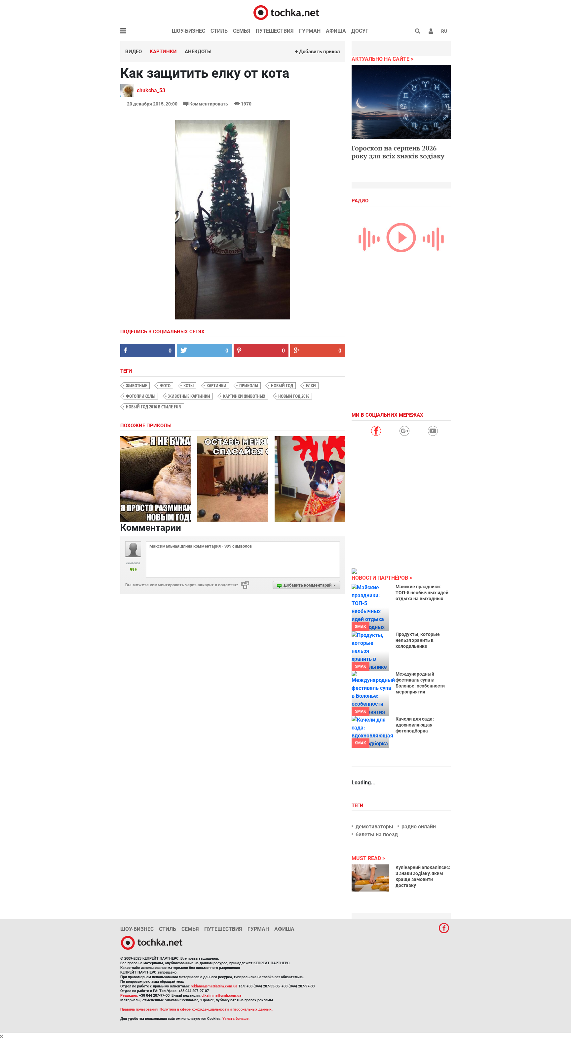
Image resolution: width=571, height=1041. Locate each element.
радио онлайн (418, 826)
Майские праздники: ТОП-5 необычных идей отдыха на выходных (422, 592)
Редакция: (129, 995)
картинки (216, 385)
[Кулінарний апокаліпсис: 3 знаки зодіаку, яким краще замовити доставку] (370, 878)
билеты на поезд (377, 834)
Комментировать (208, 103)
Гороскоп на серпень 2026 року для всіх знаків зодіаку (398, 152)
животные (136, 385)
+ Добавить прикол (317, 52)
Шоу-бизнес (188, 31)
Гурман (310, 31)
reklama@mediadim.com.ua (214, 986)
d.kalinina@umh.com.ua (221, 995)
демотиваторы (374, 826)
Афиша (336, 31)
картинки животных (244, 396)
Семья (241, 31)
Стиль (219, 31)
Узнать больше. (235, 1019)
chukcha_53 (151, 90)
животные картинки (189, 396)
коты (188, 385)
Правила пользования (139, 1009)
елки (311, 385)
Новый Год (282, 385)
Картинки (163, 52)
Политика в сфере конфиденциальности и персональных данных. (216, 1009)
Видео (133, 52)
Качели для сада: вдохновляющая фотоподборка (415, 724)
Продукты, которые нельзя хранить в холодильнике (418, 640)
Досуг (359, 31)
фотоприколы (140, 396)
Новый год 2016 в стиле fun (153, 406)
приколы (248, 385)
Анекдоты (198, 52)
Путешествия (275, 31)
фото (165, 385)
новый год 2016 (293, 396)
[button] (431, 31)
